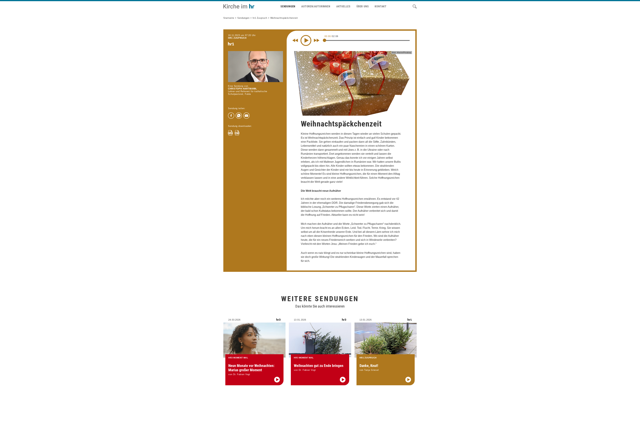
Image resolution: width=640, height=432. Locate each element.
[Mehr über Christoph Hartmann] (255, 66)
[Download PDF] (230, 132)
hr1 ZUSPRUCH (237, 38)
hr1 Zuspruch (260, 18)
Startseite (228, 18)
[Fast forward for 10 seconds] (317, 40)
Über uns (362, 6)
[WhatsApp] (239, 115)
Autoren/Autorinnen (315, 6)
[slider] (324, 40)
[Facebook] (231, 115)
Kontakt (380, 6)
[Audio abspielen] (277, 379)
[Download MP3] (237, 132)
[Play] (305, 40)
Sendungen (287, 6)
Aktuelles (343, 6)
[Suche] (415, 7)
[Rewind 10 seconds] (295, 40)
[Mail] (246, 115)
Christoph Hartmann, (242, 88)
